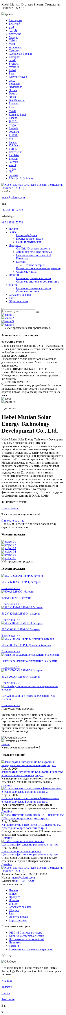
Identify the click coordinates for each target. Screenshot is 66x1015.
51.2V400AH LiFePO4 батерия (20, 629)
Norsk (12, 96)
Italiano (13, 142)
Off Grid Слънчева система (33, 248)
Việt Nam (14, 145)
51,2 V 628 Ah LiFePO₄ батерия (21, 582)
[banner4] (7, 324)
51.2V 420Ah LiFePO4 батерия (20, 613)
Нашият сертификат (28, 241)
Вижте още (10, 588)
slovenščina (15, 152)
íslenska (13, 161)
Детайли (6, 785)
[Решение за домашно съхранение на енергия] (30, 654)
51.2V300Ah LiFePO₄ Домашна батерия (26, 645)
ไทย (11, 107)
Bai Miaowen (17, 100)
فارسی (13, 30)
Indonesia (14, 83)
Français (14, 103)
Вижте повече (10, 508)
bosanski (14, 131)
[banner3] (7, 321)
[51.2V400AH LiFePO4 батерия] (22, 623)
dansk (12, 60)
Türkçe (13, 148)
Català (12, 111)
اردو (11, 27)
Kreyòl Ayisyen (18, 76)
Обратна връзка (18, 301)
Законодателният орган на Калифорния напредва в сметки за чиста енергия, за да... (32, 773)
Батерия (21, 261)
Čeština (13, 40)
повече (5, 744)
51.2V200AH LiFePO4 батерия (20, 676)
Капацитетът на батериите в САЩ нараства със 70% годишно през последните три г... (31, 826)
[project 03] (8, 548)
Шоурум (14, 910)
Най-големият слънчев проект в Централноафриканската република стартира (29, 853)
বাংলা (11, 138)
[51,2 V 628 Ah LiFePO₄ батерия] (22, 575)
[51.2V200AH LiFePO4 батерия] (22, 670)
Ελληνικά (14, 23)
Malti (12, 43)
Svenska (14, 63)
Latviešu (14, 155)
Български (15, 20)
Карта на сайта (18, 920)
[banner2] (7, 318)
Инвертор (22, 258)
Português (14, 57)
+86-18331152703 (12, 210)
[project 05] (8, 554)
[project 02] (8, 544)
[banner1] (7, 314)
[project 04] (8, 551)
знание (13, 284)
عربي (12, 80)
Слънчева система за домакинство (37, 281)
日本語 (13, 135)
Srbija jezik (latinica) (21, 178)
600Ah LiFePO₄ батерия (16, 597)
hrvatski (13, 175)
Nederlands (15, 86)
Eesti (11, 73)
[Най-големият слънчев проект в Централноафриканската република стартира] (33, 844)
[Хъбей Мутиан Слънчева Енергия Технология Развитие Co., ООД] (33, 187)
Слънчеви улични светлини (33, 278)
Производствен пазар (29, 238)
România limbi (17, 114)
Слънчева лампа (26, 271)
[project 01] (8, 541)
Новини (14, 274)
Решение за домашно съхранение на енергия (29, 660)
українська (15, 47)
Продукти (15, 245)
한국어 (13, 121)
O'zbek (13, 90)
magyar (13, 125)
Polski (12, 70)
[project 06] (8, 558)
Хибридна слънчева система (34, 251)
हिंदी (11, 171)
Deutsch (13, 93)
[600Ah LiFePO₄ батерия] (17, 591)
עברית (12, 168)
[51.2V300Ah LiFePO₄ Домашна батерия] (27, 638)
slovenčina (15, 33)
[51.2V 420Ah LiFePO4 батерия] (22, 607)
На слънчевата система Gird (33, 255)
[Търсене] (2, 308)
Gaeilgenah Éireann (20, 53)
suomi (12, 165)
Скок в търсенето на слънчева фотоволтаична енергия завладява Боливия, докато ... (30, 800)
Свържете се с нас (20, 294)
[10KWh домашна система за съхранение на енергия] (33, 689)
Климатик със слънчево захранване (38, 268)
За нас (12, 232)
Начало (13, 228)
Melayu (13, 37)
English (13, 158)
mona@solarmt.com (13, 197)
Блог (12, 298)
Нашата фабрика (26, 235)
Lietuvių (14, 128)
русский (14, 66)
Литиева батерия (34, 265)
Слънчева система (27, 291)
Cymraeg (14, 50)
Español (13, 117)
